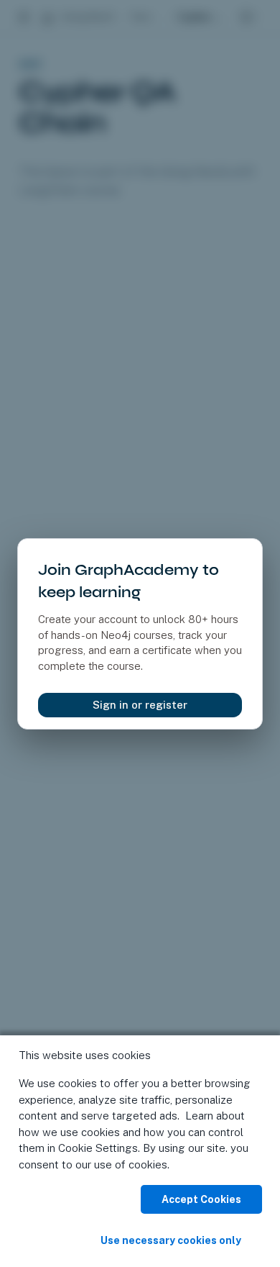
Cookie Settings (98, 1148)
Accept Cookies (201, 1199)
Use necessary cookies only (171, 1240)
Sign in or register (140, 705)
